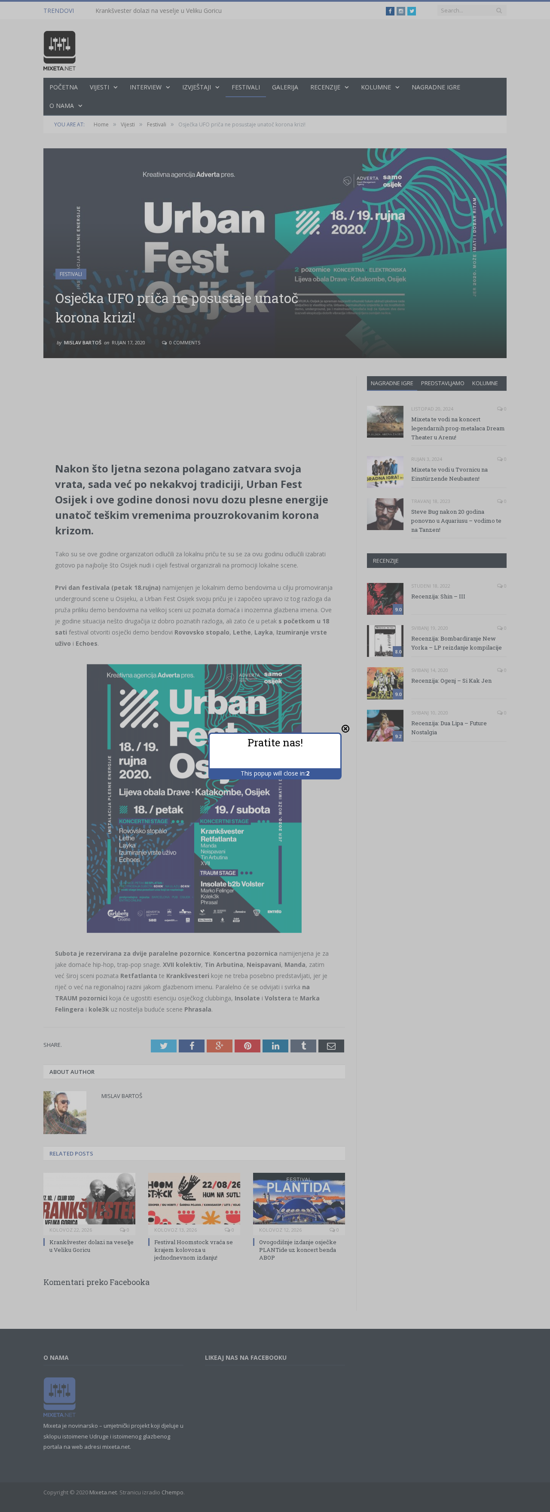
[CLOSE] (345, 728)
